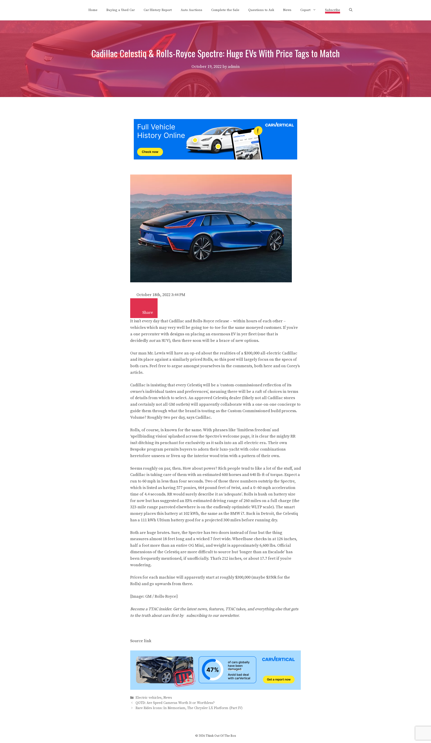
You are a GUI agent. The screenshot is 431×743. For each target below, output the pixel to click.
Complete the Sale (225, 10)
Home (92, 10)
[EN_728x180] (215, 158)
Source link (140, 640)
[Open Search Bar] (351, 10)
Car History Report (158, 10)
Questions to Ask (261, 10)
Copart (305, 10)
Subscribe (332, 10)
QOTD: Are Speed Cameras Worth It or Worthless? (175, 703)
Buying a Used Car (120, 10)
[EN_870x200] (215, 688)
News (287, 10)
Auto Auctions (191, 10)
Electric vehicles (149, 698)
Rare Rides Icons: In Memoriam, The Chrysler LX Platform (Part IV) (189, 708)
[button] (138, 310)
